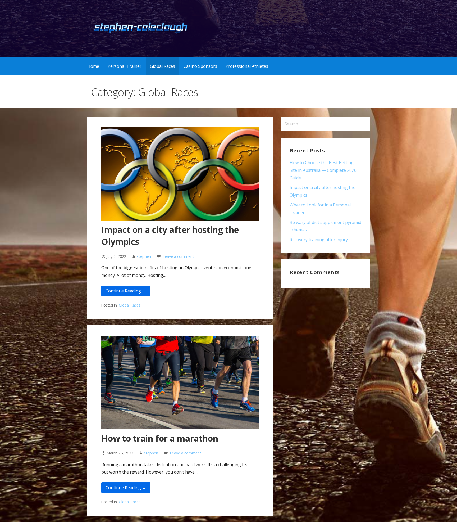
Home (93, 66)
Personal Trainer (124, 66)
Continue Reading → (126, 291)
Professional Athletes (247, 66)
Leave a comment (178, 256)
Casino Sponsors (200, 66)
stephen (144, 256)
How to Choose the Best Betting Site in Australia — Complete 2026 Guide (323, 170)
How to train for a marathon (159, 438)
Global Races (162, 66)
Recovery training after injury (319, 239)
